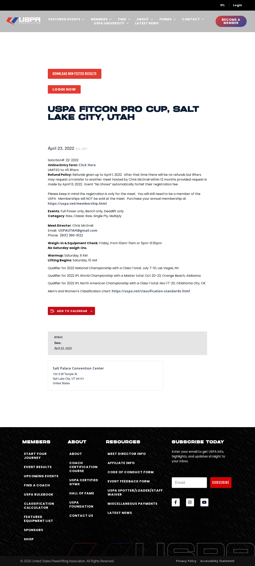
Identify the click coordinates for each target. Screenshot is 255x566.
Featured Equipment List (38, 519)
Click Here (87, 165)
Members (99, 19)
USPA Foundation (81, 504)
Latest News (147, 23)
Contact (191, 19)
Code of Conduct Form (131, 472)
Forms (166, 19)
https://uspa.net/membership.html (77, 203)
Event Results (38, 467)
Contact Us (81, 515)
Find (122, 19)
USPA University (109, 23)
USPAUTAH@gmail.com (77, 230)
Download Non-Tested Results (75, 73)
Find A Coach (37, 485)
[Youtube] (204, 502)
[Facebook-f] (176, 502)
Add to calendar (72, 311)
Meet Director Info (127, 453)
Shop (29, 539)
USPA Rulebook (38, 494)
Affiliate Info (121, 463)
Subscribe (221, 482)
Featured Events (64, 19)
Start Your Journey (35, 455)
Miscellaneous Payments (133, 503)
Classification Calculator (39, 505)
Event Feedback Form (129, 481)
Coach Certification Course (83, 467)
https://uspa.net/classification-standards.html (151, 291)
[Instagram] (190, 502)
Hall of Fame (81, 493)
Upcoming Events (41, 476)
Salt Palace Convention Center (78, 368)
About (143, 19)
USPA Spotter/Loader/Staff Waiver (135, 492)
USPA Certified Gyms (83, 482)
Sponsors (33, 530)
